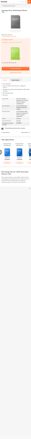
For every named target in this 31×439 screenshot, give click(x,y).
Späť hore (29, 188)
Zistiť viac (7, 162)
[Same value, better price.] (4, 2)
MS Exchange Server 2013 (9, 5)
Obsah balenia (15, 80)
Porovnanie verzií (15, 68)
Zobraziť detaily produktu (15, 72)
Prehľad (5, 80)
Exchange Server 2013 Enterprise (7, 144)
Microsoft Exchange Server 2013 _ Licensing (15, 128)
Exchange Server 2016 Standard (19, 144)
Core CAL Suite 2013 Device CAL (9, 36)
